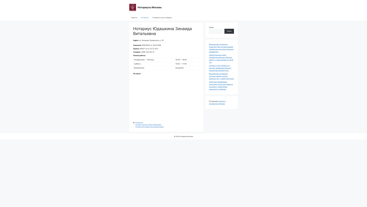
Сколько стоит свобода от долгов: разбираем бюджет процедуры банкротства (220, 68)
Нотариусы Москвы (150, 7)
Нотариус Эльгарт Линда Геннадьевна (148, 124)
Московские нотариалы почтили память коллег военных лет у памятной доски (221, 76)
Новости (134, 17)
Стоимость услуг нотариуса (162, 17)
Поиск (211, 27)
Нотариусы (145, 17)
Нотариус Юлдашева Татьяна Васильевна (149, 127)
